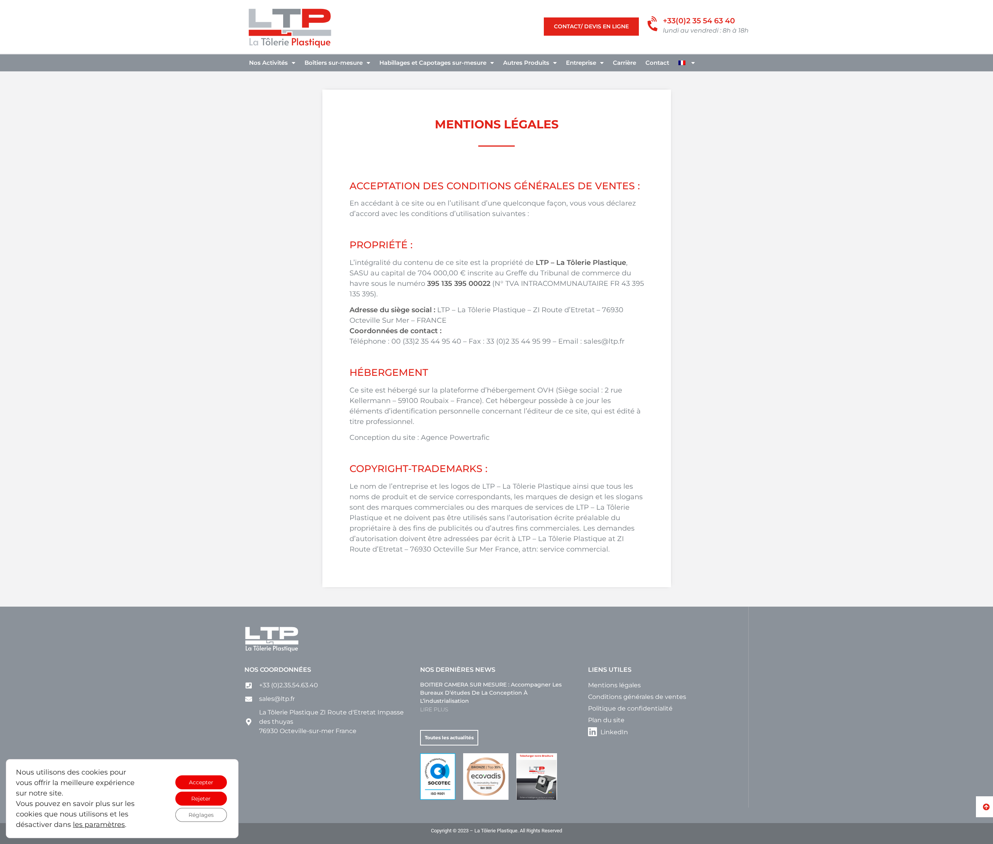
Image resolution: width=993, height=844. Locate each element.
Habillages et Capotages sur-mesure (432, 62)
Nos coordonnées (277, 669)
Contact (657, 62)
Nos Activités (268, 62)
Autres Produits (526, 62)
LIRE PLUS (434, 709)
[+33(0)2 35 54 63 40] (654, 24)
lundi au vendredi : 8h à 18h (706, 30)
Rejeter (201, 798)
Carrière (624, 62)
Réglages (201, 814)
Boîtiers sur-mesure (333, 62)
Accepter (201, 782)
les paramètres (99, 824)
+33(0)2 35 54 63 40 (699, 20)
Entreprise (581, 62)
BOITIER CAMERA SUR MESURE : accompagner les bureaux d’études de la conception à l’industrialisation (491, 692)
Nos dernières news (457, 669)
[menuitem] (686, 62)
